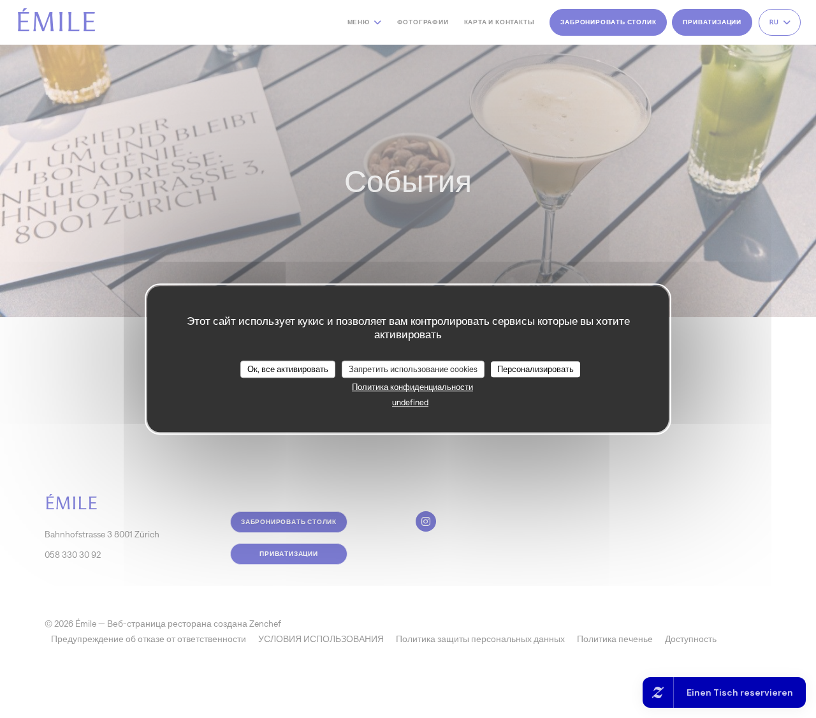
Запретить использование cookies (413, 369)
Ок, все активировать (287, 369)
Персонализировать (535, 369)
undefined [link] (410, 402)
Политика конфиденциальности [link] (412, 387)
